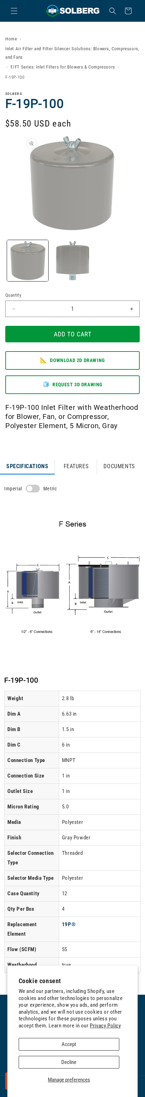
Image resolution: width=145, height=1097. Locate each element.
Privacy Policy (105, 1025)
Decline (68, 1062)
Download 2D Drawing (72, 360)
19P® (69, 924)
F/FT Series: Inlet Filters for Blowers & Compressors (63, 67)
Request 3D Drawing (72, 384)
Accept (69, 1044)
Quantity (13, 295)
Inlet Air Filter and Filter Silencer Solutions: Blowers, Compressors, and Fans (72, 52)
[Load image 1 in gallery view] (27, 260)
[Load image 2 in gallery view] (72, 260)
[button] (14, 11)
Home (11, 38)
